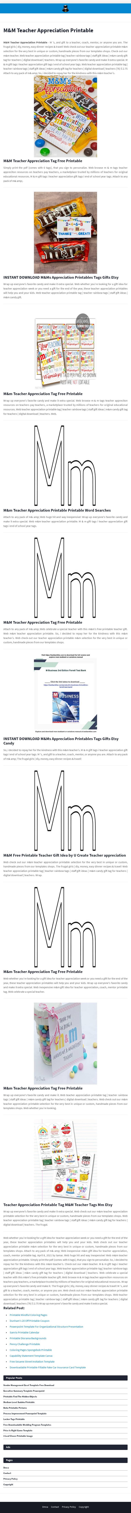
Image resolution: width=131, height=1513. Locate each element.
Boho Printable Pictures (15, 1408)
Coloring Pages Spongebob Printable (31, 1350)
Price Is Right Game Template (17, 1430)
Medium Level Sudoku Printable (19, 1402)
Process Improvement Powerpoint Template (25, 1413)
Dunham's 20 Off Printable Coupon (29, 1320)
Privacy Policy (10, 1479)
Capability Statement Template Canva (31, 1355)
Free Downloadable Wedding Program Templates (27, 1425)
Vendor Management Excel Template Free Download (28, 1385)
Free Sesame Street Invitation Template (32, 1361)
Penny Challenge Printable (25, 1344)
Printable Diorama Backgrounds (28, 1338)
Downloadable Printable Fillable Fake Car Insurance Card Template (48, 1367)
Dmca (6, 1467)
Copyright (8, 1484)
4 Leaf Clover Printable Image (18, 1436)
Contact (7, 1473)
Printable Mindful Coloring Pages (28, 1315)
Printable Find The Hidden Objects (20, 1396)
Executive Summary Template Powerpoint (24, 1391)
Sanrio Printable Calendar (24, 1332)
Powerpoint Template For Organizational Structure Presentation (46, 1326)
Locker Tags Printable (14, 1419)
